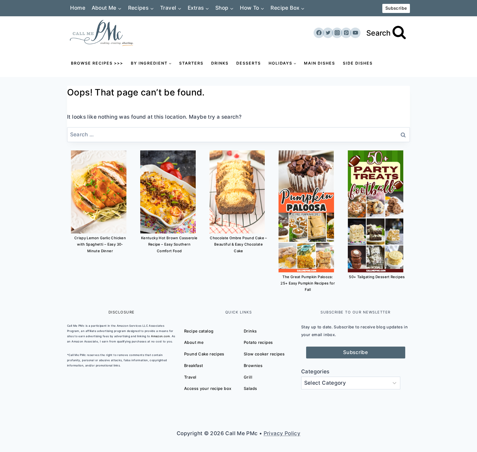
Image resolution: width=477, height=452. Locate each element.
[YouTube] (355, 33)
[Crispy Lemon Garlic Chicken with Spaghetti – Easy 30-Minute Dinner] (98, 191)
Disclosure (121, 312)
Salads (250, 388)
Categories (315, 371)
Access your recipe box (207, 388)
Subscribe (396, 8)
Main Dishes (319, 63)
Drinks (220, 63)
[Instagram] (337, 33)
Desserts (248, 63)
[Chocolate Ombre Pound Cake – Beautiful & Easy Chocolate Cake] (237, 191)
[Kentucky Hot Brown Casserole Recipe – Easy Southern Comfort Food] (168, 191)
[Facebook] (319, 33)
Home (77, 8)
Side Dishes (358, 63)
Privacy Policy (282, 433)
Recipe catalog (198, 331)
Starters (191, 63)
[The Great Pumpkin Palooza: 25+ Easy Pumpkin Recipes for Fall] (306, 211)
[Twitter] (328, 33)
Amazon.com (160, 336)
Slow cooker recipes (264, 354)
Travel (190, 377)
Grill (248, 377)
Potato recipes (258, 342)
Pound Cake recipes (204, 354)
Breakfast (193, 365)
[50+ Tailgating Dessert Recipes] (375, 211)
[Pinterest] (346, 33)
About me (193, 342)
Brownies (253, 365)
